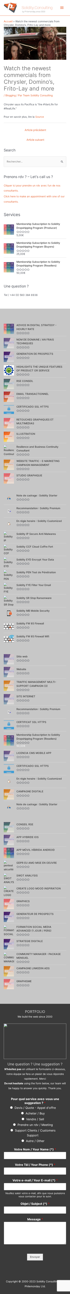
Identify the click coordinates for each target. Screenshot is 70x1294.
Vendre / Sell (35, 1119)
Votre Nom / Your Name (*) (35, 1149)
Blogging (10, 95)
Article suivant (35, 139)
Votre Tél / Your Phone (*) (35, 1165)
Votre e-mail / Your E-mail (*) (35, 1180)
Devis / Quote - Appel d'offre (35, 1108)
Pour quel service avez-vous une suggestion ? (35, 1101)
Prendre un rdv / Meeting (35, 1125)
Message (35, 1219)
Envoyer (35, 1256)
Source (39, 116)
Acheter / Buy (35, 1113)
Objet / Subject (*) (35, 1204)
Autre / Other (35, 1141)
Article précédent (35, 130)
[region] (35, 1041)
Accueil (8, 21)
